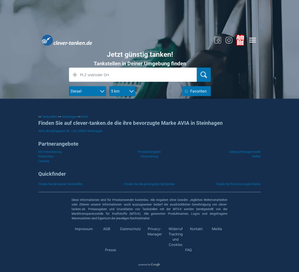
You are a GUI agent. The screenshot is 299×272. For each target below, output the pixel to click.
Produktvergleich (149, 152)
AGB (106, 229)
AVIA (84, 116)
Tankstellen (49, 116)
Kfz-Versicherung (50, 152)
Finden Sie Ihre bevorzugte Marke (238, 184)
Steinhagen (69, 116)
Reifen (256, 156)
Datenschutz (130, 229)
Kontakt (196, 229)
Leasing (43, 161)
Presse (110, 250)
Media (217, 229)
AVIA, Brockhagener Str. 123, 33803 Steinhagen (70, 131)
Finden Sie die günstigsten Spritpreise (149, 184)
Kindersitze (45, 156)
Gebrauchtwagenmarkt (245, 152)
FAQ (188, 250)
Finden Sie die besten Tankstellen (60, 184)
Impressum (84, 229)
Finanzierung (149, 156)
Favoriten (198, 91)
